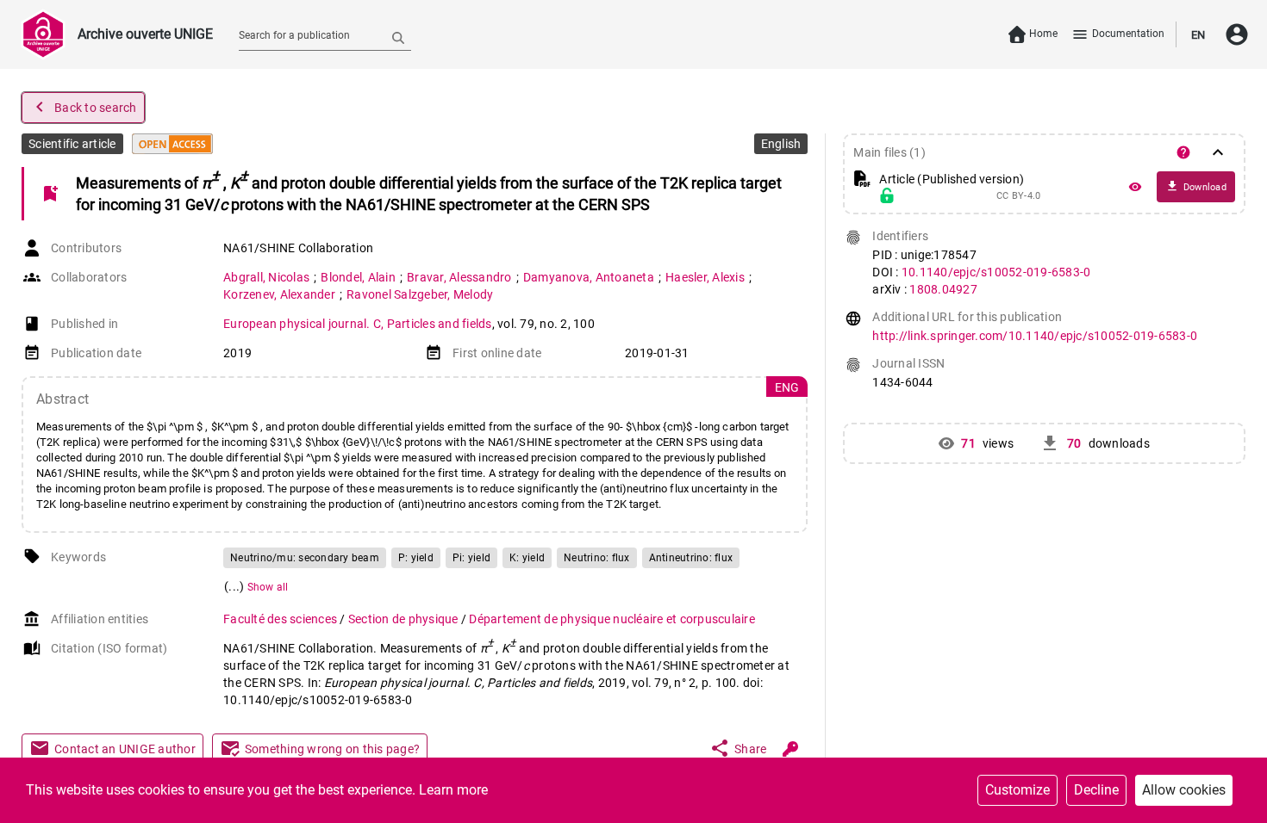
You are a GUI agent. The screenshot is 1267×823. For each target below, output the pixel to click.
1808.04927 (943, 289)
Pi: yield (471, 558)
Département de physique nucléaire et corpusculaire (612, 619)
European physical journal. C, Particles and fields (357, 324)
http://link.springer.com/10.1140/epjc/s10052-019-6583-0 (1034, 336)
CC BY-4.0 (1018, 196)
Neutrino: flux (597, 558)
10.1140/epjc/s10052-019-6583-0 (996, 272)
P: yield (416, 558)
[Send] (398, 37)
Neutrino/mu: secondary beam (304, 558)
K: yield (527, 558)
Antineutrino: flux (691, 558)
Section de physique (404, 619)
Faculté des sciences (281, 619)
